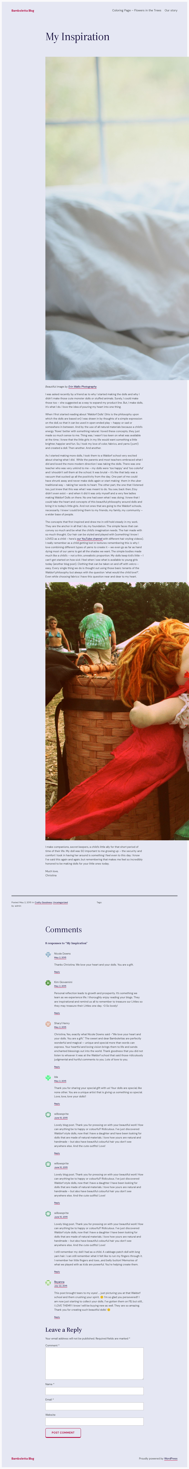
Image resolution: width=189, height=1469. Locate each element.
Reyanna (59, 1282)
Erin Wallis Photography (82, 386)
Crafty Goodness (43, 902)
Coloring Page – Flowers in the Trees (136, 10)
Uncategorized (60, 902)
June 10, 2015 (61, 1117)
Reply (57, 971)
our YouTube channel (90, 539)
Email (49, 1399)
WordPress (171, 1458)
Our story (171, 10)
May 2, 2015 (60, 957)
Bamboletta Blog (22, 11)
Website (50, 1415)
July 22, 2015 (60, 1285)
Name (49, 1384)
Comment (52, 1345)
